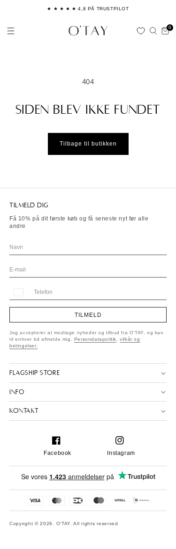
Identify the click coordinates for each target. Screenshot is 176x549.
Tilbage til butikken (88, 143)
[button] (11, 31)
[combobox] (18, 292)
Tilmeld (88, 315)
